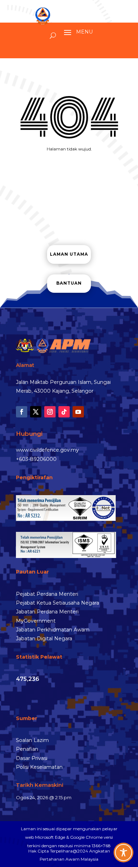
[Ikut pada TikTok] (64, 411)
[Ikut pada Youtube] (78, 411)
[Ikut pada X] (35, 411)
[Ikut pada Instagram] (50, 411)
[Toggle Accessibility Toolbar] (123, 852)
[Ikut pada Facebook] (21, 411)
